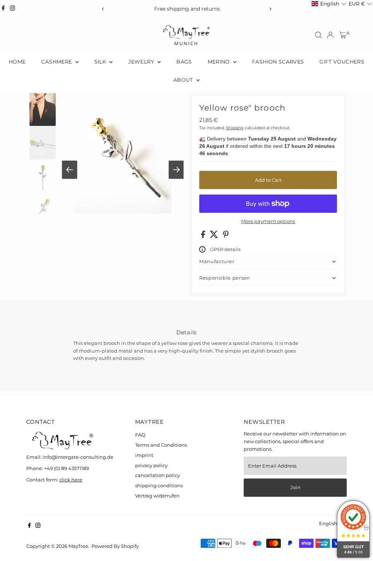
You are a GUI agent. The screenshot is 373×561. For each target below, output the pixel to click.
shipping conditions (159, 485)
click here (70, 480)
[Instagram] (12, 9)
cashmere (57, 61)
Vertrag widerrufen (157, 496)
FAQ (140, 435)
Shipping (235, 127)
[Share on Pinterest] (226, 236)
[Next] (270, 9)
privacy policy (151, 465)
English (328, 523)
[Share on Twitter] (214, 236)
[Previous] (103, 9)
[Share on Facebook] (203, 236)
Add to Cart (268, 180)
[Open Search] (318, 35)
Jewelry (142, 61)
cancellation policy (157, 475)
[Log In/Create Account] (330, 35)
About (184, 80)
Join (295, 487)
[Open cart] (343, 35)
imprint (144, 455)
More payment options (268, 221)
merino (219, 61)
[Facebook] (3, 9)
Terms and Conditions (161, 445)
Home (17, 61)
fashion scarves (278, 61)
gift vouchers (341, 61)
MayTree (78, 546)
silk (101, 61)
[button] (328, 4)
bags (184, 61)
